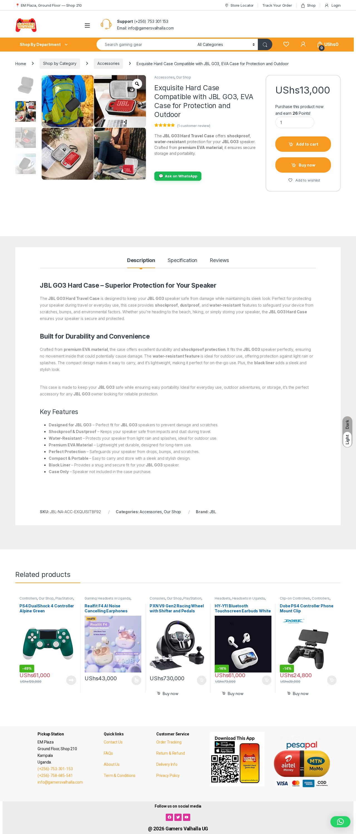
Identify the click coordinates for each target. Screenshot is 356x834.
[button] (340, 821)
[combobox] (145, 44)
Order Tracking (169, 742)
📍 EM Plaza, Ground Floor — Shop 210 (48, 5)
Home (20, 63)
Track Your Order (277, 5)
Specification (182, 260)
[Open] (87, 25)
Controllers (28, 598)
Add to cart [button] (201, 680)
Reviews (219, 260)
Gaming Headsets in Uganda (107, 598)
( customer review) (193, 125)
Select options (134, 680)
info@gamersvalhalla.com (60, 782)
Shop (311, 5)
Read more (71, 680)
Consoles (157, 598)
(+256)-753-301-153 (55, 769)
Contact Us (113, 742)
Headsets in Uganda (248, 598)
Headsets (223, 598)
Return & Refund (170, 753)
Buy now (307, 165)
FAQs (108, 753)
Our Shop (183, 77)
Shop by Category (59, 63)
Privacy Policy (168, 775)
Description (141, 260)
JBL (212, 511)
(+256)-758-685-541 (55, 775)
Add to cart (307, 144)
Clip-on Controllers (295, 598)
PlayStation (64, 598)
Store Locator (242, 5)
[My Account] (303, 44)
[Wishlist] (286, 44)
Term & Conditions (119, 775)
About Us (112, 764)
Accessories (108, 63)
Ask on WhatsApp (178, 175)
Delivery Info (166, 764)
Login (335, 5)
